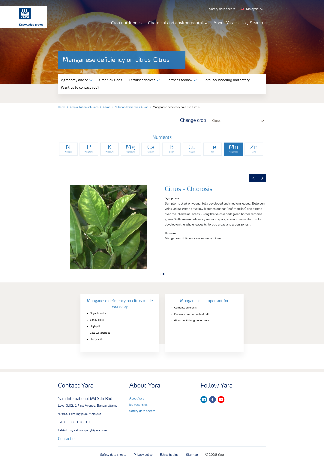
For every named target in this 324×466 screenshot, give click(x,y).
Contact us (67, 439)
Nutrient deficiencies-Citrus (131, 107)
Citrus (106, 107)
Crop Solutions (110, 80)
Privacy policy (143, 454)
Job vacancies (138, 404)
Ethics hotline (169, 454)
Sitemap (192, 454)
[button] (253, 178)
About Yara (137, 398)
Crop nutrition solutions (84, 107)
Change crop (193, 120)
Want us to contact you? (80, 87)
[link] (68, 149)
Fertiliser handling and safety (226, 80)
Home (61, 107)
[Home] (21, 16)
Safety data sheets (142, 411)
